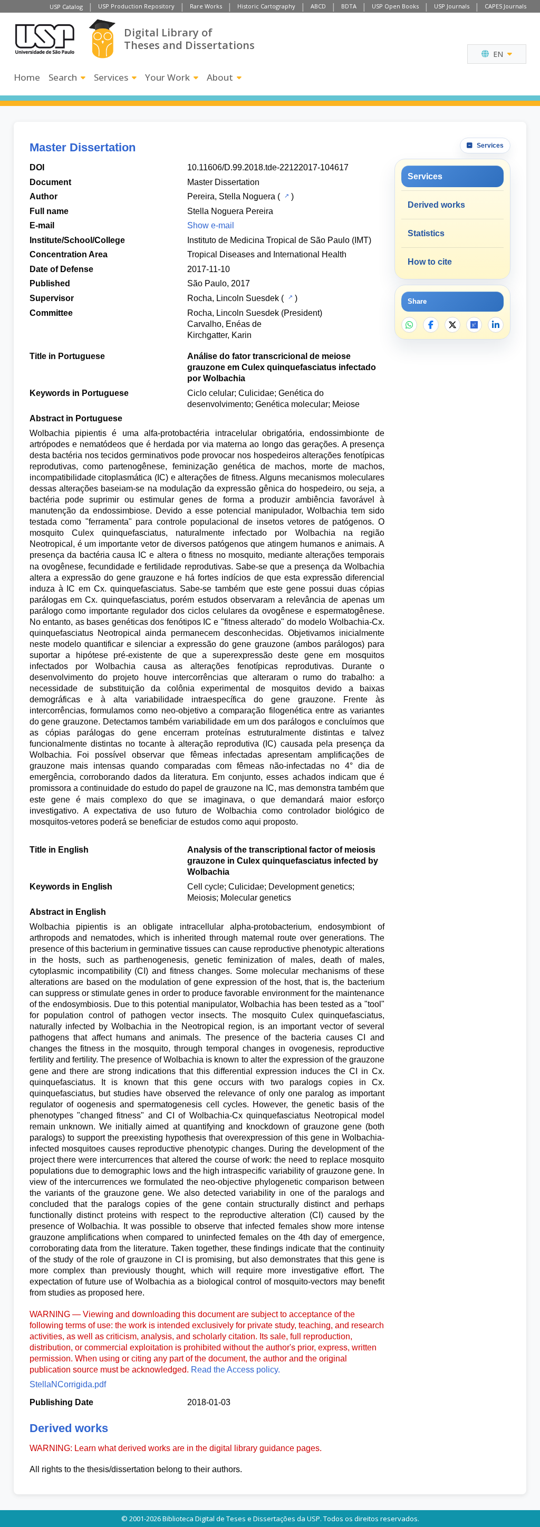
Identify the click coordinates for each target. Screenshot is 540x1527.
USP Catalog (66, 6)
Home (27, 77)
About (220, 77)
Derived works (436, 204)
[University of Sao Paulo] (45, 39)
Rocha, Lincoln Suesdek (233, 298)
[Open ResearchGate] (474, 325)
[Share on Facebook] (431, 325)
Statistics (426, 233)
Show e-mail (210, 225)
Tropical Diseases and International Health (266, 254)
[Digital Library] (102, 39)
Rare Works (206, 6)
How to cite (430, 261)
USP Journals (451, 6)
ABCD (318, 6)
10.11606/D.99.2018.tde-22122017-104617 (268, 167)
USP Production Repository (136, 6)
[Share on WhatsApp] (409, 325)
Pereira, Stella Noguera (231, 196)
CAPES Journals (505, 6)
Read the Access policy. (235, 1369)
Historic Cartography (266, 6)
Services (111, 77)
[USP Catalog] (285, 195)
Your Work (167, 77)
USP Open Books (395, 6)
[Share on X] (452, 325)
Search (63, 77)
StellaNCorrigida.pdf (68, 1384)
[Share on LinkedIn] (496, 325)
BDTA (348, 6)
